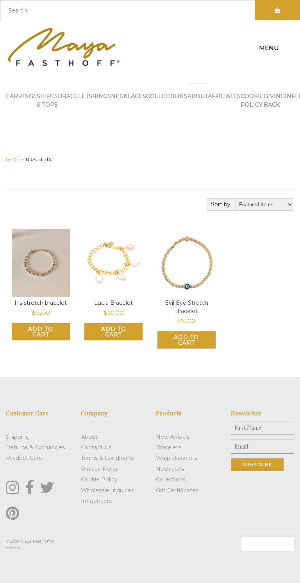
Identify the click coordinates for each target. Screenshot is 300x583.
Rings (101, 96)
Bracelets (75, 96)
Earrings (21, 96)
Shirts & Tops (47, 100)
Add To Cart (40, 331)
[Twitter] (47, 487)
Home (12, 159)
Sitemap (14, 547)
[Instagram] (12, 487)
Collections (167, 96)
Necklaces (128, 96)
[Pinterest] (12, 513)
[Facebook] (29, 487)
